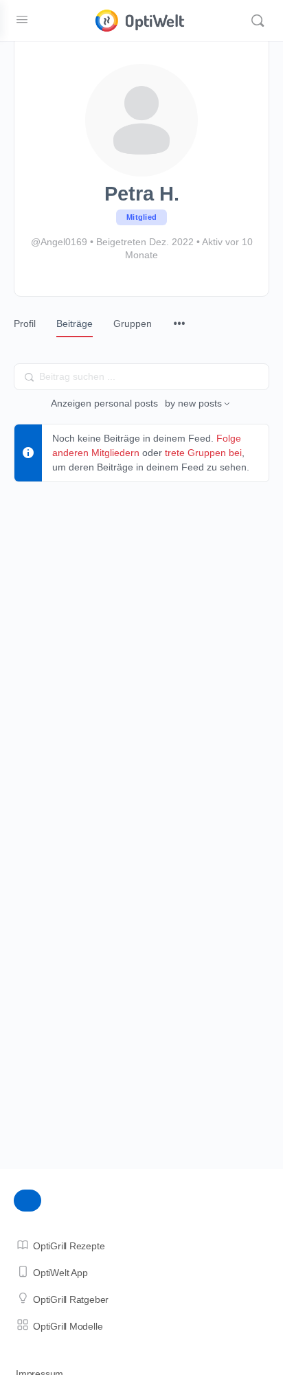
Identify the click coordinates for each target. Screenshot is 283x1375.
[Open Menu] (22, 19)
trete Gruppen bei (203, 452)
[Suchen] (257, 20)
